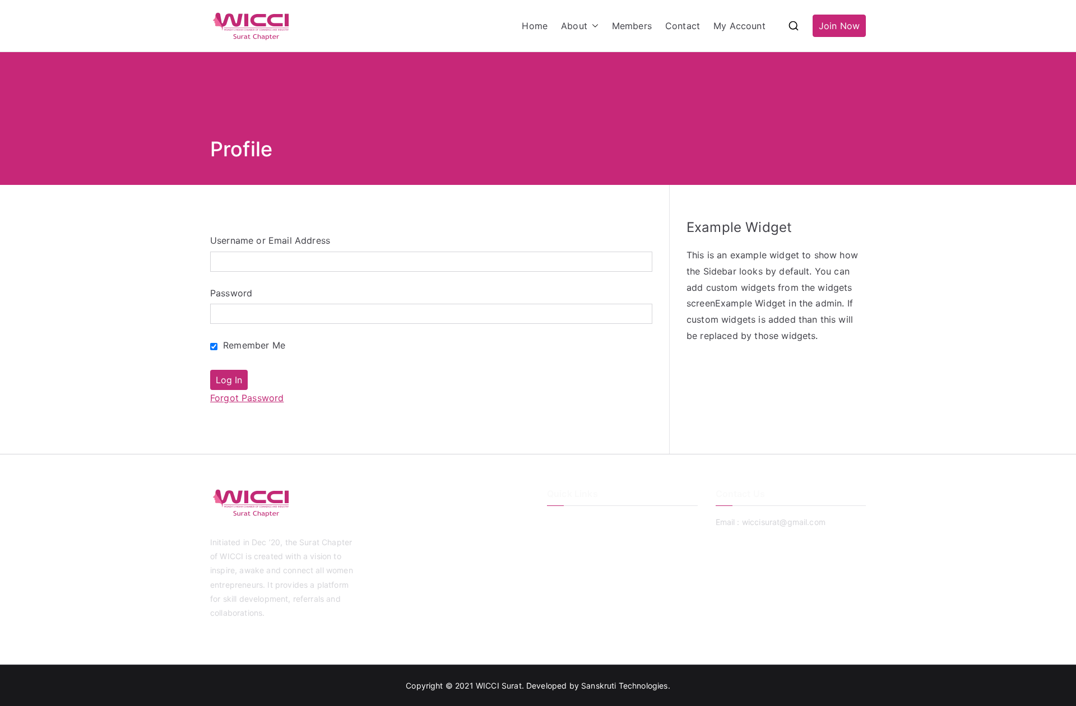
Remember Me (252, 345)
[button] (593, 26)
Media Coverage (578, 577)
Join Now (839, 25)
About (574, 25)
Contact (682, 25)
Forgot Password (247, 397)
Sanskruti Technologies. (625, 685)
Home (535, 25)
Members (632, 25)
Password (231, 293)
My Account (739, 25)
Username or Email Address (270, 240)
